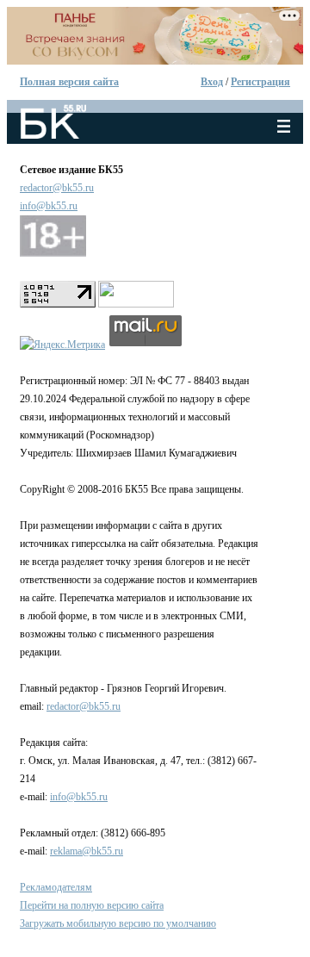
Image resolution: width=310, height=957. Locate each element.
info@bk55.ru (49, 206)
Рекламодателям (56, 887)
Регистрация (260, 82)
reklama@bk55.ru (86, 851)
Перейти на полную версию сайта (92, 905)
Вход (212, 82)
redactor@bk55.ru (57, 188)
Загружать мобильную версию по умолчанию (118, 923)
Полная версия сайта (69, 82)
